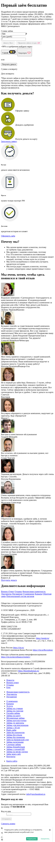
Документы (6, 594)
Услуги (9, 706)
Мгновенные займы (15, 718)
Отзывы (18, 591)
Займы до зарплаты (15, 723)
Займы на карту (13, 716)
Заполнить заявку (9, 141)
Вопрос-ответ (12, 682)
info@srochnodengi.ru (35, 794)
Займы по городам (14, 711)
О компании (28, 594)
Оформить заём (8, 236)
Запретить (45, 838)
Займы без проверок (15, 737)
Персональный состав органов (20, 596)
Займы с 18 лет (13, 728)
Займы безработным (15, 747)
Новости (10, 680)
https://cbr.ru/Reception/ (43, 650)
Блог (8, 687)
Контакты (10, 756)
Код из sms (6, 811)
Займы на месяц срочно (17, 752)
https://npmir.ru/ (42, 638)
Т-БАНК (5, 53)
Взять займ (11, 730)
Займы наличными (15, 742)
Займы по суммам (14, 708)
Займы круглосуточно (16, 720)
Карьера (38, 594)
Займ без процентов (15, 732)
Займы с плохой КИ (15, 749)
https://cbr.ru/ (18, 647)
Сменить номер (8, 824)
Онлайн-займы (13, 713)
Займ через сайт (13, 754)
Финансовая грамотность (34, 591)
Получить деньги (9, 580)
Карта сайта (11, 761)
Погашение (17, 594)
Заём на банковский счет (17, 740)
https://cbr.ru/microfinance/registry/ (15, 657)
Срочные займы (13, 744)
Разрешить (31, 838)
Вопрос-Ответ (7, 591)
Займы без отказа (14, 735)
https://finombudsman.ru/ (28, 671)
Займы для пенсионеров (17, 725)
